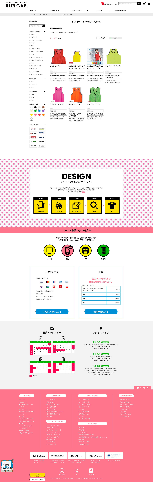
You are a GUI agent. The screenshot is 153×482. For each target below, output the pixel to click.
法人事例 (81, 409)
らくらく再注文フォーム (127, 404)
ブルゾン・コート (35, 48)
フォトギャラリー (84, 411)
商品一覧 (33, 10)
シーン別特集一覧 (84, 399)
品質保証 (49, 416)
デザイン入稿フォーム (126, 407)
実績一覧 (81, 439)
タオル (32, 45)
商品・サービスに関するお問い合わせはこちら (101, 372)
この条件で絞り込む (37, 475)
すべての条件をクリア (37, 479)
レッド (39, 116)
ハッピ (32, 63)
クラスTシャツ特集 (84, 418)
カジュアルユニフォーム (37, 60)
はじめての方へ (51, 399)
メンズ (32, 81)
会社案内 (81, 427)
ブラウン (43, 109)
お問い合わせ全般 (120, 10)
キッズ (32, 87)
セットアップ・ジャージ (37, 51)
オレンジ (43, 116)
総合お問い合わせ (125, 399)
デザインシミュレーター (54, 432)
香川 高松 (96, 354)
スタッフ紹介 (83, 432)
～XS (32, 94)
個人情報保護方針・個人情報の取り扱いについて (93, 437)
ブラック (35, 109)
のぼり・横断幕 (35, 71)
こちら (83, 191)
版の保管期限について (53, 414)
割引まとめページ (52, 409)
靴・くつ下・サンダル (36, 74)
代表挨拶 (81, 430)
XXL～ (32, 100)
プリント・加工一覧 (53, 437)
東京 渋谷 (96, 342)
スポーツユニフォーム (36, 57)
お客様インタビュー (85, 414)
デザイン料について (53, 427)
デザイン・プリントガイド (56, 421)
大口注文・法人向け (125, 402)
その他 (31, 120)
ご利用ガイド (56, 395)
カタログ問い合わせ (125, 414)
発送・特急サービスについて (55, 411)
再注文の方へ (51, 402)
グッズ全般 (34, 68)
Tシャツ (33, 34)
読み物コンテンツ (84, 407)
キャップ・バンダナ (36, 65)
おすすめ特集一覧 (84, 402)
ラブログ (81, 416)
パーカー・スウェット (36, 40)
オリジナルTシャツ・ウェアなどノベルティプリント (70, 478)
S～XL (32, 97)
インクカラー (51, 439)
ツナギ (32, 54)
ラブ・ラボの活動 (84, 442)
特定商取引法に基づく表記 (86, 434)
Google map (105, 342)
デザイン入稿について (53, 425)
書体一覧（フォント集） (54, 434)
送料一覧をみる (101, 311)
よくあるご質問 (51, 407)
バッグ (32, 43)
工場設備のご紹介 (84, 444)
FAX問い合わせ (124, 409)
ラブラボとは (92, 423)
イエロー (31, 116)
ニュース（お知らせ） (85, 404)
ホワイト (31, 109)
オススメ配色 (51, 442)
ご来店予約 (123, 411)
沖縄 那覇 (96, 366)
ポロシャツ (34, 37)
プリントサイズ (51, 444)
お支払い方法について (53, 404)
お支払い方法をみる (52, 311)
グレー (39, 109)
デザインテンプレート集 (54, 430)
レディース (34, 84)
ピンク (35, 116)
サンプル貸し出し (125, 416)
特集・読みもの (92, 395)
